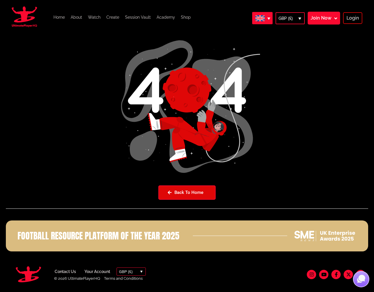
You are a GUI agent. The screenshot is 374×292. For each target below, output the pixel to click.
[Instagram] (311, 274)
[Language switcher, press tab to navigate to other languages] (262, 18)
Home (59, 17)
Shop (186, 17)
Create (112, 17)
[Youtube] (323, 274)
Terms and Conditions (123, 278)
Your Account (97, 271)
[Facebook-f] (336, 274)
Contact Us (65, 271)
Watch (94, 17)
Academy (166, 17)
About (76, 17)
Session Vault (138, 17)
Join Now (321, 18)
